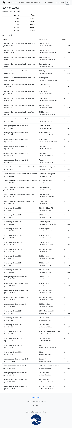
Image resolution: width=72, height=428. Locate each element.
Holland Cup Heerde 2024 (12, 209)
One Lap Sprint (45, 44)
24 (64, 338)
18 (64, 249)
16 (64, 146)
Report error (36, 397)
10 (64, 386)
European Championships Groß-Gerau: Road (19, 44)
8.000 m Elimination (46, 339)
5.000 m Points (45, 319)
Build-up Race (45, 202)
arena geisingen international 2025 (15, 120)
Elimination (45, 147)
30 (64, 304)
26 (64, 297)
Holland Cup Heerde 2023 (12, 312)
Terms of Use (35, 401)
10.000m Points (46, 305)
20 (64, 311)
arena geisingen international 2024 (15, 278)
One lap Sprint (45, 188)
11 (64, 318)
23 (64, 290)
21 (64, 119)
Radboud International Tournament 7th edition (20, 168)
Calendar (34, 3)
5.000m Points (45, 216)
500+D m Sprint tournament (49, 367)
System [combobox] (49, 3)
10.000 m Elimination (46, 387)
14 (64, 153)
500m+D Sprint (48, 223)
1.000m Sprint (45, 106)
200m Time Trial (45, 86)
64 (64, 277)
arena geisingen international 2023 (15, 360)
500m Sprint (45, 92)
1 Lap (47, 346)
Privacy (43, 401)
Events (21, 3)
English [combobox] (60, 3)
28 (64, 160)
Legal (28, 401)
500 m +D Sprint (45, 127)
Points (46, 161)
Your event (36, 405)
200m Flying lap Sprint (47, 168)
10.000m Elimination (46, 182)
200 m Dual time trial (46, 312)
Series (28, 3)
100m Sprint (45, 72)
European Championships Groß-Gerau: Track (19, 86)
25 (64, 373)
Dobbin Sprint (45, 120)
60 (64, 359)
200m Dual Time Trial (46, 209)
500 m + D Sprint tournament (49, 332)
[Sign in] (68, 3)
